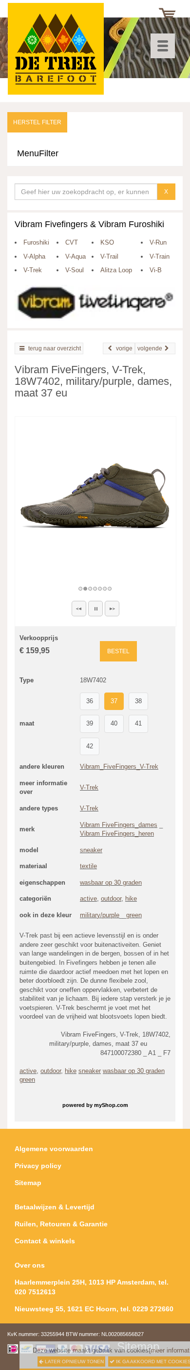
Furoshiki (36, 242)
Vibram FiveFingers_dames (118, 824)
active (88, 898)
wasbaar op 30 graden (111, 882)
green (134, 915)
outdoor (111, 898)
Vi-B (156, 270)
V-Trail (109, 256)
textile (88, 866)
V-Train (160, 256)
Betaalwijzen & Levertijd (55, 1207)
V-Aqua (75, 256)
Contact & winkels (45, 1241)
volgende (149, 348)
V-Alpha (34, 256)
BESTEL (118, 651)
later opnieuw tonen (73, 1361)
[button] (79, 608)
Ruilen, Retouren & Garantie (61, 1224)
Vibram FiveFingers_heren (117, 833)
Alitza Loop (116, 270)
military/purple (99, 915)
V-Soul (74, 270)
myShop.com (111, 1105)
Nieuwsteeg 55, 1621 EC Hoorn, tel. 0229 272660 (94, 1309)
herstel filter (37, 122)
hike (131, 898)
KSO (107, 242)
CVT (71, 242)
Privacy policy (38, 1166)
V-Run (158, 242)
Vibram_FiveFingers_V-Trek (119, 766)
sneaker (91, 850)
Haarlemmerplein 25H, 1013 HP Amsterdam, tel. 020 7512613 (92, 1287)
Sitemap (28, 1183)
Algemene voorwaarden (54, 1149)
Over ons (30, 1265)
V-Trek (32, 270)
